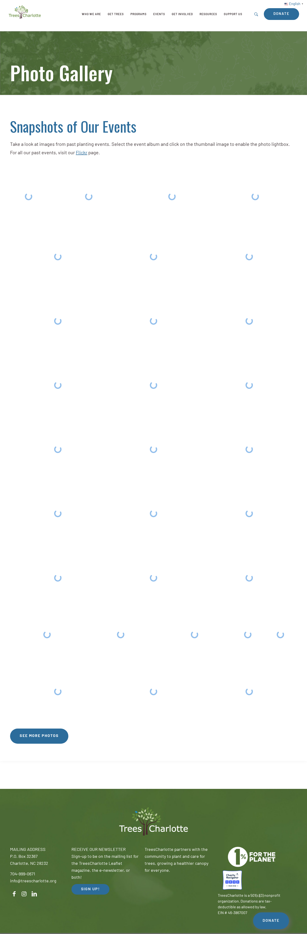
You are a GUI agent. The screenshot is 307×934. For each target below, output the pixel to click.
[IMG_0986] (280, 634)
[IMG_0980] (153, 577)
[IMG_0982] (47, 634)
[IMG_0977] (153, 513)
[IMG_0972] (249, 385)
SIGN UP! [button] (90, 889)
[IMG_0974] (153, 449)
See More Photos (39, 736)
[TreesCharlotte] (24, 12)
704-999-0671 (22, 874)
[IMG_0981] (249, 577)
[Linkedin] (34, 894)
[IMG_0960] (89, 196)
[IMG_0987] (58, 691)
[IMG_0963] (255, 196)
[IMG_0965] (153, 256)
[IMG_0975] (249, 449)
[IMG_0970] (58, 385)
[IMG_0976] (58, 513)
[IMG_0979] (58, 577)
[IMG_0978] (249, 513)
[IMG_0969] (249, 321)
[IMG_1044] (29, 196)
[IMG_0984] (194, 634)
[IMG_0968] (153, 321)
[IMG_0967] (58, 321)
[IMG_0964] (58, 256)
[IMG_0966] (249, 256)
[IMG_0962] (172, 196)
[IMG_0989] (249, 691)
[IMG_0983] (120, 634)
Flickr (81, 153)
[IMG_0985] (248, 634)
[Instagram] (24, 894)
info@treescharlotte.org (33, 881)
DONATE (271, 921)
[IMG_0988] (153, 691)
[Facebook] (14, 894)
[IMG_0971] (153, 385)
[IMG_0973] (58, 449)
